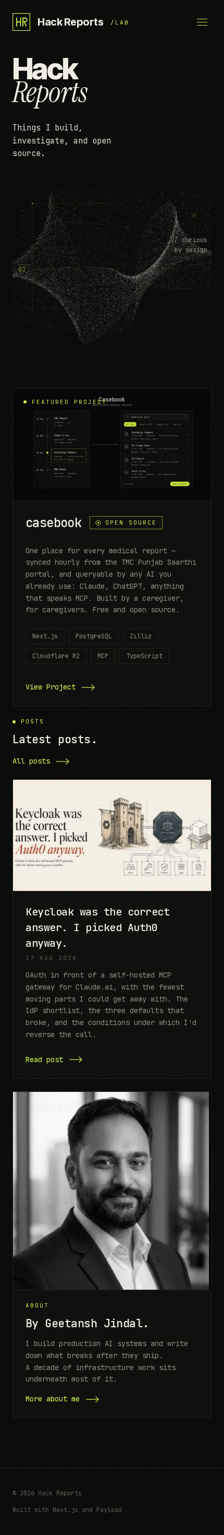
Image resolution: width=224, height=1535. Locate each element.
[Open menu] (202, 22)
